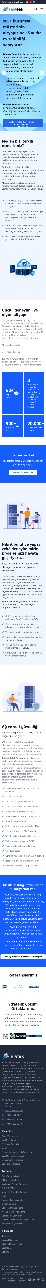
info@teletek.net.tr (14, 1111)
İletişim (5, 1252)
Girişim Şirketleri (9, 1204)
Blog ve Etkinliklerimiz (12, 1244)
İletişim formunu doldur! (23, 473)
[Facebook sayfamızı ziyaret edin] (38, 1280)
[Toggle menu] (41, 9)
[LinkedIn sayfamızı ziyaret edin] (29, 1280)
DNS (4, 1196)
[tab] (19, 127)
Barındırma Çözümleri (12, 1216)
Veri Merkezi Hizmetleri (13, 1156)
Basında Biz (7, 1248)
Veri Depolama (9, 1140)
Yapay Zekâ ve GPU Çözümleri (15, 1192)
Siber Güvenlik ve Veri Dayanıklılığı (18, 1220)
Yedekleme (7, 1148)
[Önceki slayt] (4, 73)
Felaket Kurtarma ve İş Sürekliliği (17, 1152)
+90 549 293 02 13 (13, 1124)
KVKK (4, 1279)
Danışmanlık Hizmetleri (13, 1160)
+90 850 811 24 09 (13, 1120)
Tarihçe (5, 1236)
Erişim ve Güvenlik (10, 1144)
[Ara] (35, 9)
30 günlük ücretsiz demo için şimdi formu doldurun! (21, 123)
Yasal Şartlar (22, 1280)
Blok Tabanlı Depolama (12, 1208)
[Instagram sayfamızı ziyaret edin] (43, 1280)
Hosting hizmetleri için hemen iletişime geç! (23, 957)
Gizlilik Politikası (11, 1280)
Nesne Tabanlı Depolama (13, 1212)
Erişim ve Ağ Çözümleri (12, 1224)
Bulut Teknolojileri (10, 1176)
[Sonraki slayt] (42, 73)
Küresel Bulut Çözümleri (13, 1200)
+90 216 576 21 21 (13, 1115)
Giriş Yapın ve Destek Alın (12, 2)
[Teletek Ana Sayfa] (13, 9)
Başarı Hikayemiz (10, 1240)
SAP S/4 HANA (8, 1188)
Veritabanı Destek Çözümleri (15, 1184)
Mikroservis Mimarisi (11, 1180)
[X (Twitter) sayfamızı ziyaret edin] (34, 1280)
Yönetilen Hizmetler (11, 1164)
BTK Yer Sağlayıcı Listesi (23, 1275)
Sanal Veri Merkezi (10, 1136)
